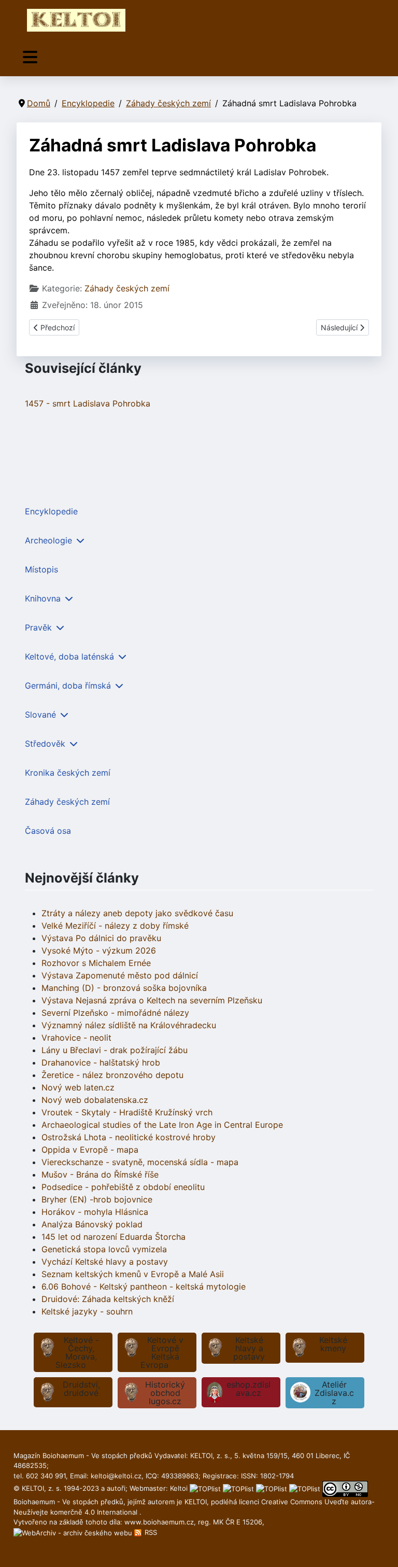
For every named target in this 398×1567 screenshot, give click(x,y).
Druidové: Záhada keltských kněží (107, 1299)
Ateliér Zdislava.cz (334, 1392)
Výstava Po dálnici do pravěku (101, 938)
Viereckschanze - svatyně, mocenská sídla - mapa (139, 1162)
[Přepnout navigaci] (30, 57)
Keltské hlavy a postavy (249, 1348)
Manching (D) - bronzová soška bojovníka (124, 988)
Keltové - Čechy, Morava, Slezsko (77, 1352)
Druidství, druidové (81, 1388)
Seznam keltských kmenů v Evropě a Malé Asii (132, 1274)
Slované (40, 714)
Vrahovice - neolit (76, 1037)
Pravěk (38, 627)
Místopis (41, 569)
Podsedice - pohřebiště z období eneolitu (123, 1187)
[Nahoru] (380, 1548)
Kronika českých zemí (67, 772)
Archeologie (48, 540)
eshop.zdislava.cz (248, 1388)
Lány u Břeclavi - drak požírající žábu (114, 1050)
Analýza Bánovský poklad (92, 1224)
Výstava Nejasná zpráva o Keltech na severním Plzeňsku (151, 1000)
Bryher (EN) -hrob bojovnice (96, 1199)
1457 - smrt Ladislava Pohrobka (87, 403)
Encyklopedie (51, 511)
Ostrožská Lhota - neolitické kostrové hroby (128, 1137)
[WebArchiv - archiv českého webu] (73, 1532)
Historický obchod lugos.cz (165, 1392)
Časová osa (48, 831)
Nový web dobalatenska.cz (94, 1100)
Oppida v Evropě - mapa (89, 1149)
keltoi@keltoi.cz (116, 1476)
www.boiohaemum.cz (159, 1522)
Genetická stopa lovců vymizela (104, 1249)
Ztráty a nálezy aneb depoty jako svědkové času (137, 913)
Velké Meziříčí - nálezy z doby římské (115, 925)
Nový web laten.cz (78, 1087)
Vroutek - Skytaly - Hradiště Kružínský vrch (126, 1112)
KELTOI (195, 1502)
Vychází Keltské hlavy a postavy (104, 1261)
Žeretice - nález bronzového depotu (112, 1075)
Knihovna (43, 598)
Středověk (45, 743)
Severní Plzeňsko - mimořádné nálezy (115, 1013)
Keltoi (179, 1488)
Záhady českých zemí (126, 288)
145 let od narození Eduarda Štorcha (113, 1237)
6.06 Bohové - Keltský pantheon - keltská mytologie (143, 1286)
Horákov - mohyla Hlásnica (94, 1212)
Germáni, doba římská (68, 685)
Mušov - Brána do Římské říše (100, 1174)
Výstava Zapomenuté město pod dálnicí (119, 975)
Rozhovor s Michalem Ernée (96, 963)
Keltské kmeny (333, 1344)
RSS (150, 1532)
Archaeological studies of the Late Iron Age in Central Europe (162, 1125)
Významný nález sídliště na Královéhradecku (128, 1025)
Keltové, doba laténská (69, 656)
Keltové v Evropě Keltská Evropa (161, 1352)
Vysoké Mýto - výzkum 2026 (98, 950)
